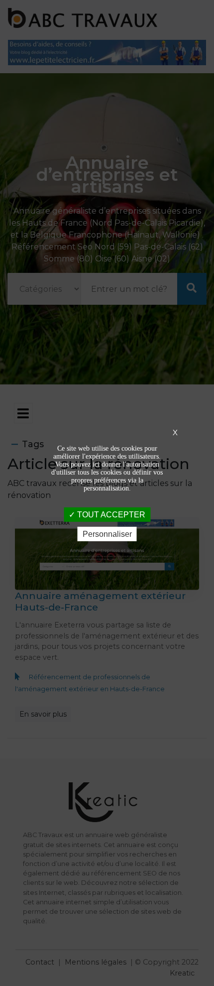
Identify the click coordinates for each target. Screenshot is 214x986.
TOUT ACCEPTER (110, 514)
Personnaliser (107, 534)
